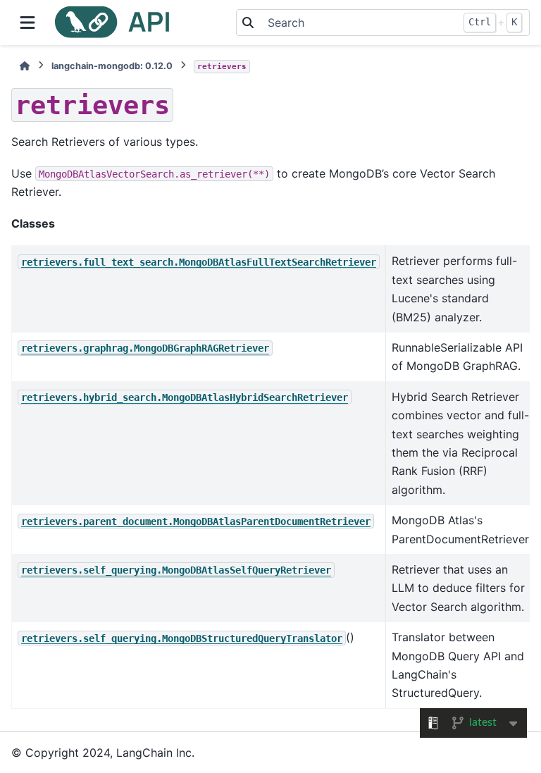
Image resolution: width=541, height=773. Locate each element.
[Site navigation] (27, 23)
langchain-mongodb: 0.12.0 (112, 66)
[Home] (24, 65)
